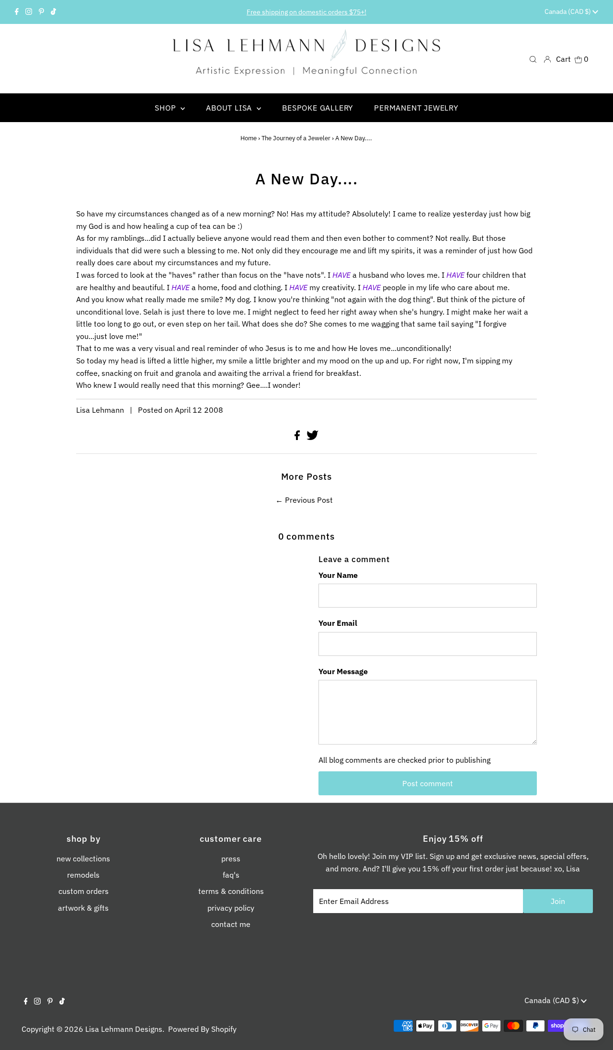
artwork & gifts (83, 908)
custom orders (83, 891)
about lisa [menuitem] (230, 108)
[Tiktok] (53, 11)
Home (248, 138)
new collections (83, 858)
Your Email (337, 623)
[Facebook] (16, 11)
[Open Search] (533, 58)
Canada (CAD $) (568, 11)
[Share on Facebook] (298, 437)
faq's (231, 875)
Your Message (343, 671)
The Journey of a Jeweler (295, 138)
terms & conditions (231, 891)
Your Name (338, 575)
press (230, 858)
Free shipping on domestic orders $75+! (306, 12)
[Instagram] (28, 11)
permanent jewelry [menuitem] (416, 108)
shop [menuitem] (166, 108)
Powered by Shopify (202, 1029)
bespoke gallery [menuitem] (317, 108)
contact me (230, 924)
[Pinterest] (41, 11)
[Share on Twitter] (312, 437)
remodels (83, 875)
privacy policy (230, 908)
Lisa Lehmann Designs (123, 1029)
